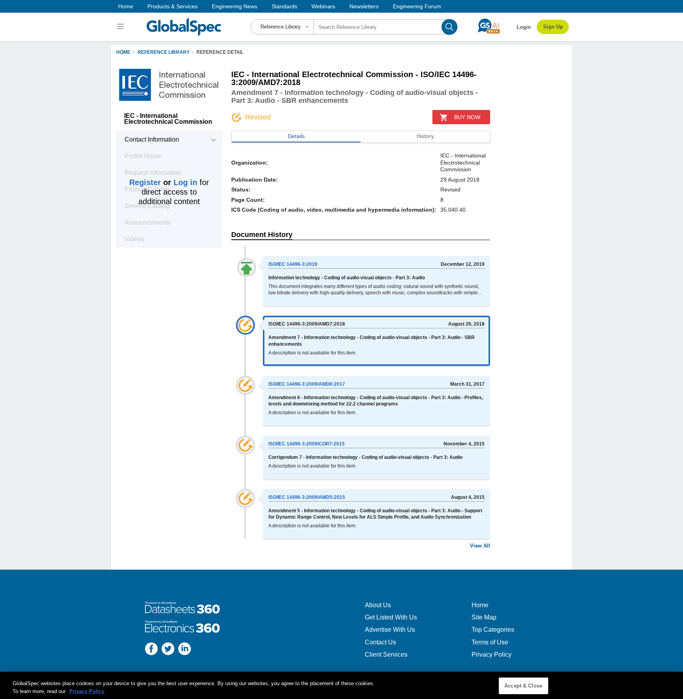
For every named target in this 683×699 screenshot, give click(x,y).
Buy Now (467, 117)
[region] (341, 685)
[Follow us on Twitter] (168, 649)
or (163, 182)
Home (125, 6)
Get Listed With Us (391, 617)
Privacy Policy (491, 654)
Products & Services (172, 6)
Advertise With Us (390, 629)
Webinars (323, 6)
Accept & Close (523, 686)
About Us (378, 605)
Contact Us (380, 642)
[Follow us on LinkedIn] (184, 649)
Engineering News (234, 6)
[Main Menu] (121, 27)
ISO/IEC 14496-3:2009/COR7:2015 (306, 444)
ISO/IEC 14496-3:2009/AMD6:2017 (306, 384)
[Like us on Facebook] (151, 649)
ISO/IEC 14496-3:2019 (292, 264)
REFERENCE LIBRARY (164, 52)
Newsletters (364, 6)
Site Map (484, 617)
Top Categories (493, 629)
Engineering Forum (417, 6)
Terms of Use (490, 642)
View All (480, 546)
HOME (123, 52)
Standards (284, 6)
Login (524, 27)
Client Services (386, 654)
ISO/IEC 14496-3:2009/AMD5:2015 (306, 497)
